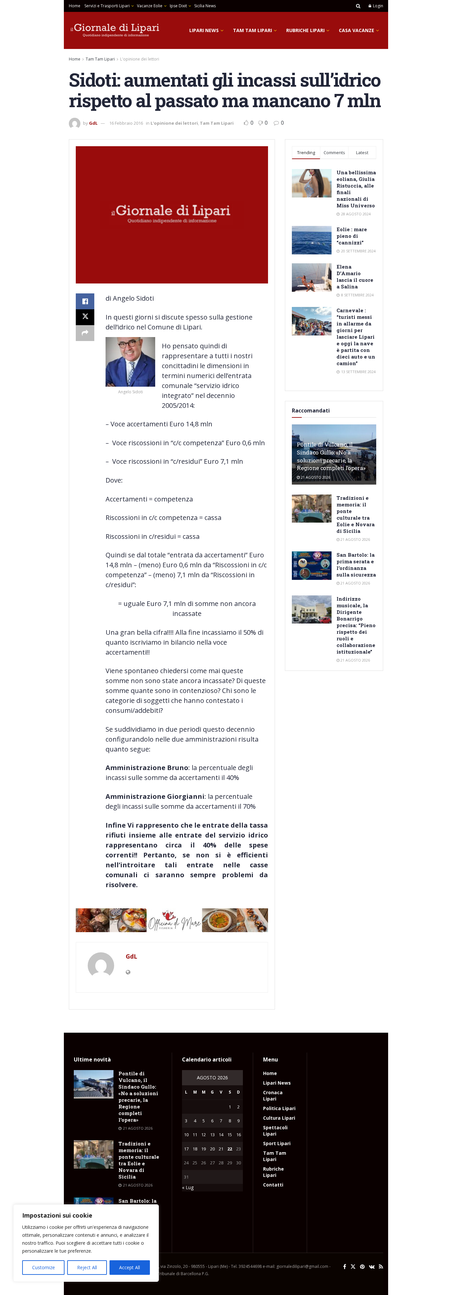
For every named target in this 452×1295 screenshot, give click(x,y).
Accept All (129, 1267)
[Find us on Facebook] (344, 1267)
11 (195, 1135)
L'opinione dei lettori (139, 59)
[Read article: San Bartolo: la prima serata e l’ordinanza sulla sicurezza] (312, 565)
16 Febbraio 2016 (126, 123)
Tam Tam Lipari (252, 30)
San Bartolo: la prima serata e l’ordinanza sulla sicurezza (356, 564)
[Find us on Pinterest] (362, 1267)
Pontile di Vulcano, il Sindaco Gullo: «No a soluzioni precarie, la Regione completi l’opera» (331, 456)
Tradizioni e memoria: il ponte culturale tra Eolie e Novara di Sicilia (356, 514)
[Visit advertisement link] (172, 920)
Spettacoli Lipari (275, 1130)
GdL (93, 123)
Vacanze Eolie (149, 6)
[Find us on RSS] (381, 1267)
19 (203, 1149)
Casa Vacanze (356, 30)
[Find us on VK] (372, 1267)
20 (212, 1149)
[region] (86, 1243)
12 (203, 1135)
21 (221, 1149)
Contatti (273, 1185)
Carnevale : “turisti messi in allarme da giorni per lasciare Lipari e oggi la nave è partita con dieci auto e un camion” (356, 337)
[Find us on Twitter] (353, 1267)
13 (212, 1135)
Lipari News (204, 30)
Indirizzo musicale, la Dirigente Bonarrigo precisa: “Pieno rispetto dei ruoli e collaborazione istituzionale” (356, 625)
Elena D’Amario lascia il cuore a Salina (355, 276)
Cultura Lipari (279, 1118)
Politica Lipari (279, 1108)
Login (377, 6)
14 (221, 1135)
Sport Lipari (277, 1143)
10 (186, 1135)
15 (229, 1135)
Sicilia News (205, 6)
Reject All (87, 1267)
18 (195, 1149)
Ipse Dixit (178, 6)
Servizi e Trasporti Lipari (107, 6)
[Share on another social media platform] (85, 333)
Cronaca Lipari (273, 1095)
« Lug (188, 1187)
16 (238, 1135)
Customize (43, 1267)
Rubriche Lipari (305, 30)
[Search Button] (358, 6)
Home (74, 6)
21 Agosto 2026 (315, 477)
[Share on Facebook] (85, 301)
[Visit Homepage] (115, 30)
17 (186, 1149)
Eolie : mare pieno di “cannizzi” (352, 236)
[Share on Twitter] (85, 317)
